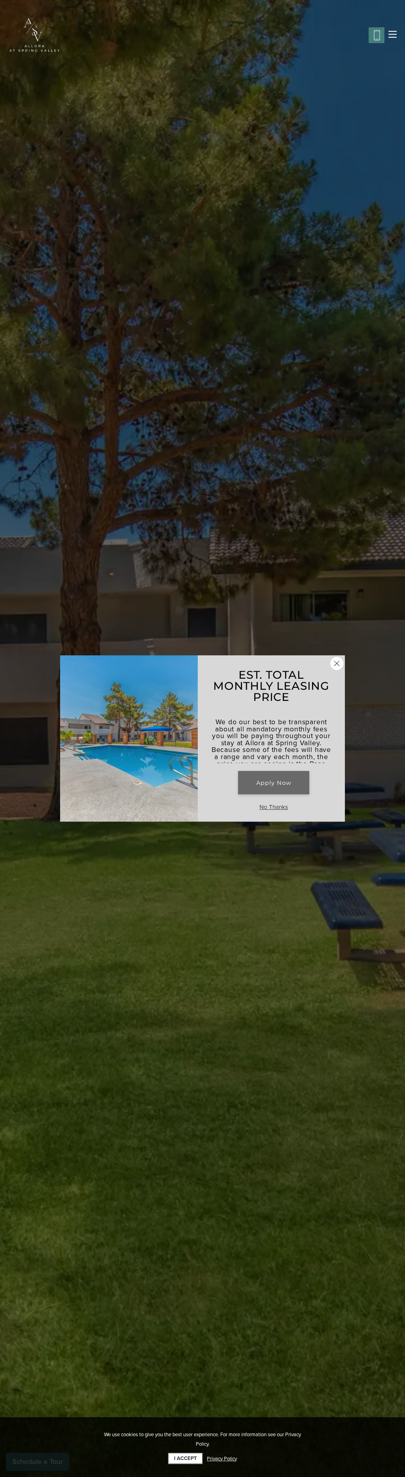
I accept (185, 1458)
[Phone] (376, 35)
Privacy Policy (222, 1459)
